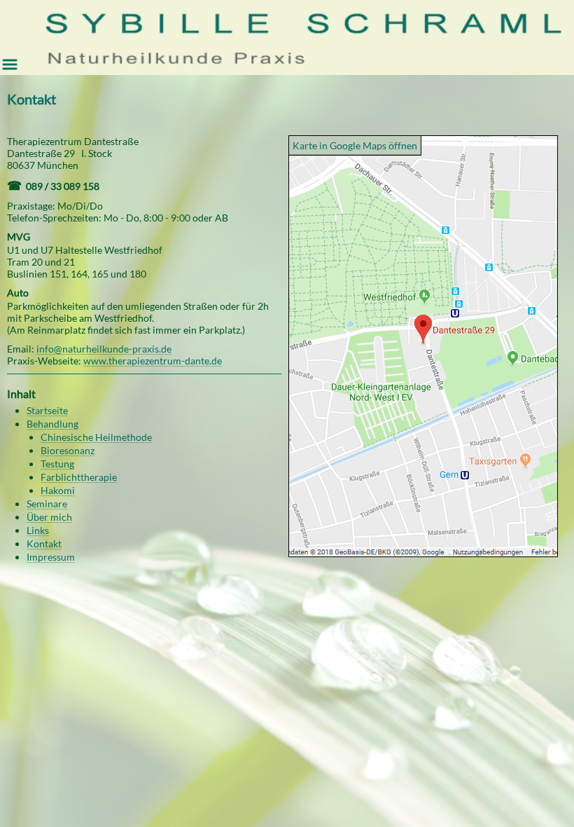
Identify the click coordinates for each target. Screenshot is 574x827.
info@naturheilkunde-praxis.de (104, 349)
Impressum (51, 557)
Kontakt (44, 543)
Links (38, 530)
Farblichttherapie (79, 477)
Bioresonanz (67, 450)
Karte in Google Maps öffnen (355, 145)
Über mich (49, 517)
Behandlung (52, 424)
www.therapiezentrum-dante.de (152, 361)
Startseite (47, 410)
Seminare (47, 504)
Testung (57, 464)
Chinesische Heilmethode (96, 437)
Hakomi (58, 490)
